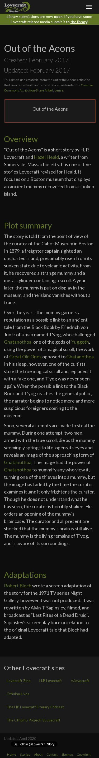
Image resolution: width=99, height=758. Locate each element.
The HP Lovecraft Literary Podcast (35, 707)
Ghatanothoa (17, 342)
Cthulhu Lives (18, 693)
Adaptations (25, 574)
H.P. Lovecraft (50, 680)
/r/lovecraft (80, 680)
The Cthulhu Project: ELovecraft (33, 720)
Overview (21, 139)
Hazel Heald (46, 157)
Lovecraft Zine (19, 680)
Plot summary (28, 225)
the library (78, 21)
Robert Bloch (17, 585)
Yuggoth (80, 342)
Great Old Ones (25, 356)
